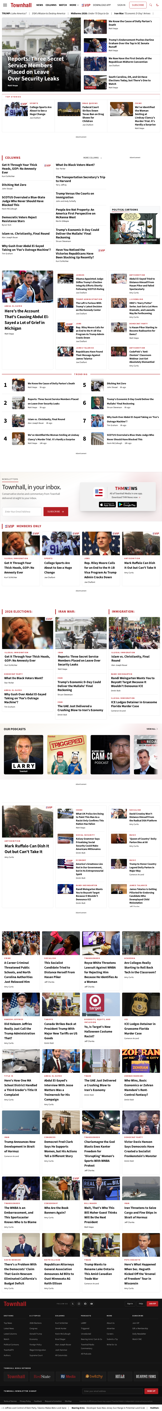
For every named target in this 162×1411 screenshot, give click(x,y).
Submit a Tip (112, 1339)
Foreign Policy (36, 1344)
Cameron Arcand (118, 710)
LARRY (83, 1323)
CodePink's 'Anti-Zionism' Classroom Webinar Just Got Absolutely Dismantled (141, 357)
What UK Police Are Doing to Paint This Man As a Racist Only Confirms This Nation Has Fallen (90, 819)
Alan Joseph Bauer (36, 423)
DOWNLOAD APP (102, 5)
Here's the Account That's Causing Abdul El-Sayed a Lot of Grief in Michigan (27, 319)
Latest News (9, 1328)
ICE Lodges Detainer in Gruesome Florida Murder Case (134, 704)
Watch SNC (137, 1339)
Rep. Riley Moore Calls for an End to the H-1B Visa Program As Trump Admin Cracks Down (90, 332)
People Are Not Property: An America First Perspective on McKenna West (75, 214)
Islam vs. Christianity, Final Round (26, 233)
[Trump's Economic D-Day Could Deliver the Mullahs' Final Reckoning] (97, 403)
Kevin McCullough (114, 443)
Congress (33, 1328)
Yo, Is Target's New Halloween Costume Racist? (98, 1032)
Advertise (111, 1328)
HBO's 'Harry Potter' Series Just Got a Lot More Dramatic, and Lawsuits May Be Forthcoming (143, 308)
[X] (72, 1303)
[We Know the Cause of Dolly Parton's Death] (18, 385)
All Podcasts (86, 1353)
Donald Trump (36, 1333)
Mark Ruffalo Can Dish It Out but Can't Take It (27, 849)
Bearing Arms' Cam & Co (91, 1339)
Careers (110, 1333)
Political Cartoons (125, 209)
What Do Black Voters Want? (75, 165)
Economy (34, 1339)
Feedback (38, 1401)
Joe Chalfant (81, 292)
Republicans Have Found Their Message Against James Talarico (89, 355)
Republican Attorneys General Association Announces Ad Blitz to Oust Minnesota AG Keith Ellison (59, 1274)
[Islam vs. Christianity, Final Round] (18, 420)
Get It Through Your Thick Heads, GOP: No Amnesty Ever (19, 169)
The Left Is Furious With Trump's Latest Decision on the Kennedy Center (89, 306)
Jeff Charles (134, 906)
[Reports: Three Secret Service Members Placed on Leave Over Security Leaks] (18, 403)
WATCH (63, 5)
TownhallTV (9, 1350)
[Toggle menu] (5, 5)
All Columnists (61, 1355)
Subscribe (53, 511)
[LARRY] (23, 754)
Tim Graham (112, 425)
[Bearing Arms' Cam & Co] (110, 754)
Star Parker (9, 682)
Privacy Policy (25, 1401)
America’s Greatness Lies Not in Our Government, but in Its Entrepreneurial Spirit (89, 869)
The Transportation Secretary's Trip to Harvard (80, 179)
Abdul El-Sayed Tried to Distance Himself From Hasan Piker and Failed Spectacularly (142, 284)
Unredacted (86, 1333)
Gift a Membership (140, 1328)
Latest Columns (10, 1333)
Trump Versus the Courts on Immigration (75, 195)
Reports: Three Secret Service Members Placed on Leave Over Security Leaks (36, 68)
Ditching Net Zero (14, 185)
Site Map (68, 1401)
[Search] (150, 5)
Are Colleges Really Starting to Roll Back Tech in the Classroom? (140, 968)
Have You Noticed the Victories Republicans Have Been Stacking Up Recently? (75, 254)
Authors (7, 1355)
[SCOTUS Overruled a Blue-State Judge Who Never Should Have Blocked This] (97, 438)
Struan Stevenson (114, 407)
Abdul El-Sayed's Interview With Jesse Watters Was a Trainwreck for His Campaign (58, 1090)
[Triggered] (67, 754)
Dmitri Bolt (62, 714)
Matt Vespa (9, 333)
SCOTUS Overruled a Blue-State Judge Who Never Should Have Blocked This (23, 201)
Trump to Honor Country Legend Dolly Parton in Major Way (142, 867)
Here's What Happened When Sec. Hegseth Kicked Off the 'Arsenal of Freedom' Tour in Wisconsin (140, 1274)
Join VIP (152, 1303)
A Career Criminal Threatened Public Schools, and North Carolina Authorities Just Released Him (18, 972)
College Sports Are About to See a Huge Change (58, 568)
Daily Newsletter (139, 1333)
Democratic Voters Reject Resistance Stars (19, 219)
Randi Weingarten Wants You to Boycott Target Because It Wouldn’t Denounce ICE (133, 682)
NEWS (39, 5)
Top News (8, 1323)
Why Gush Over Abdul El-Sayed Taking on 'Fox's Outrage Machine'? (26, 248)
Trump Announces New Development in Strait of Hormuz (19, 1147)
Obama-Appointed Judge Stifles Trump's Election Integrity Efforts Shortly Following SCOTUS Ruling (90, 284)
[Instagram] (78, 1303)
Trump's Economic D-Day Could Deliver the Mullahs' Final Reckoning (77, 234)
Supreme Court (36, 1355)
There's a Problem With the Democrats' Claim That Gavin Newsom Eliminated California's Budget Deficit (20, 1274)
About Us (110, 1323)
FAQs (141, 1303)
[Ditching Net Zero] (97, 385)
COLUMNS (51, 5)
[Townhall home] (15, 1304)
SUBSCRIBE (138, 5)
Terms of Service (10, 1401)
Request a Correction (53, 1401)
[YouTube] (91, 1303)
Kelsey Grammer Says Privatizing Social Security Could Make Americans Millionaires (88, 844)
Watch (6, 1339)
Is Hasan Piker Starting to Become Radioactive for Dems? (143, 331)
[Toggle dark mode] (157, 5)
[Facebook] (85, 1303)
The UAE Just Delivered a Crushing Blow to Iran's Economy (80, 708)
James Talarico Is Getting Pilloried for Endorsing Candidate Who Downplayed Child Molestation (143, 896)
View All (151, 729)
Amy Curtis (134, 292)
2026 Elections (35, 1323)
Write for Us (112, 1344)
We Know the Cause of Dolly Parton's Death (51, 383)
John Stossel (112, 387)
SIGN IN (121, 5)
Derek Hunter (60, 1328)
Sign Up (151, 1391)
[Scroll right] (157, 751)
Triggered (85, 1328)
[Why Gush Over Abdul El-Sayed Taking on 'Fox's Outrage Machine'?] (97, 420)
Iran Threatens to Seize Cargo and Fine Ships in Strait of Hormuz (140, 1213)
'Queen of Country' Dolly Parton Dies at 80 (142, 840)
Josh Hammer (61, 1350)
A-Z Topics (35, 1316)
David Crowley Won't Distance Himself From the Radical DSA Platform (143, 817)
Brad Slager (60, 1339)
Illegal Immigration (38, 1350)
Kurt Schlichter (10, 577)
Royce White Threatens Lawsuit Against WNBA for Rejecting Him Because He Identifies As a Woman (101, 972)
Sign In (130, 1303)
